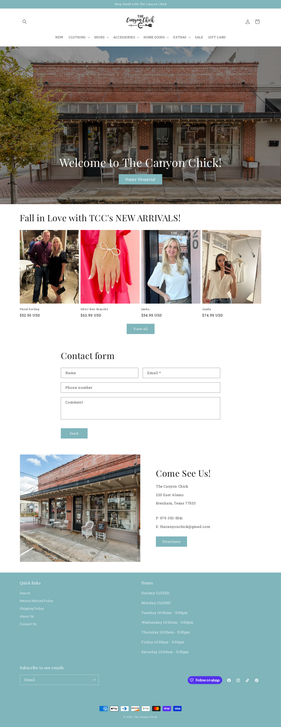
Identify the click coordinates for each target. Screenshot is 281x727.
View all (140, 329)
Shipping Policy (32, 609)
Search (25, 593)
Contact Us (28, 624)
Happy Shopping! (140, 179)
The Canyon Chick (145, 716)
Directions (171, 541)
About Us (27, 616)
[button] (24, 22)
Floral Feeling (29, 309)
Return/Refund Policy (36, 601)
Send (74, 433)
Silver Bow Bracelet (94, 309)
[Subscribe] (94, 680)
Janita (145, 309)
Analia (206, 309)
